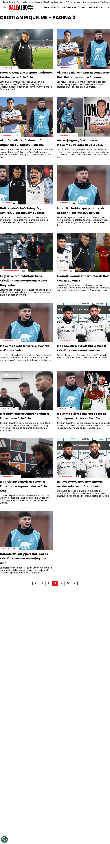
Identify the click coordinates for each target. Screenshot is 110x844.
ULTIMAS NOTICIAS (73, 7)
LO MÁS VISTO (50, 7)
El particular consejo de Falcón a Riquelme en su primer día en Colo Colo (23, 486)
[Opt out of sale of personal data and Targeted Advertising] (4, 839)
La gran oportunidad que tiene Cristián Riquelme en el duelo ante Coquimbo (23, 280)
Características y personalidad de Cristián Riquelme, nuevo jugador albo (24, 558)
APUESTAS (95, 7)
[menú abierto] (4, 7)
